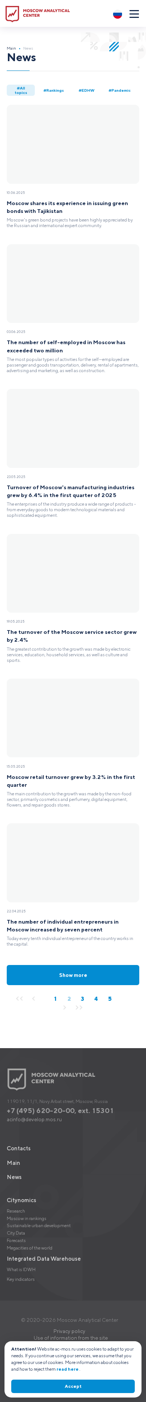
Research (16, 1211)
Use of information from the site (71, 1338)
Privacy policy (69, 1331)
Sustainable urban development (39, 1225)
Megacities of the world (29, 1248)
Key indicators (21, 1279)
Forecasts (16, 1240)
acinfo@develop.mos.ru (34, 1119)
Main (11, 48)
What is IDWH (21, 1269)
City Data (16, 1233)
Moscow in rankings (26, 1218)
